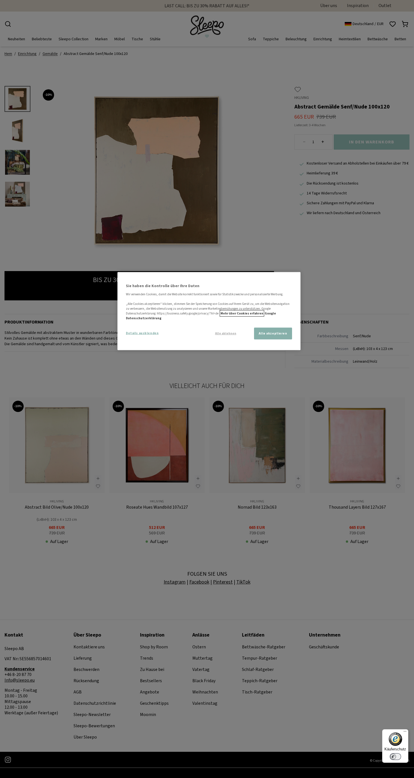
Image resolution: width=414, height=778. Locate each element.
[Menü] (405, 732)
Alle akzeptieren (273, 333)
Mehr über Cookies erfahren (242, 313)
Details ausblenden (142, 333)
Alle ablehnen (225, 333)
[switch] (395, 756)
